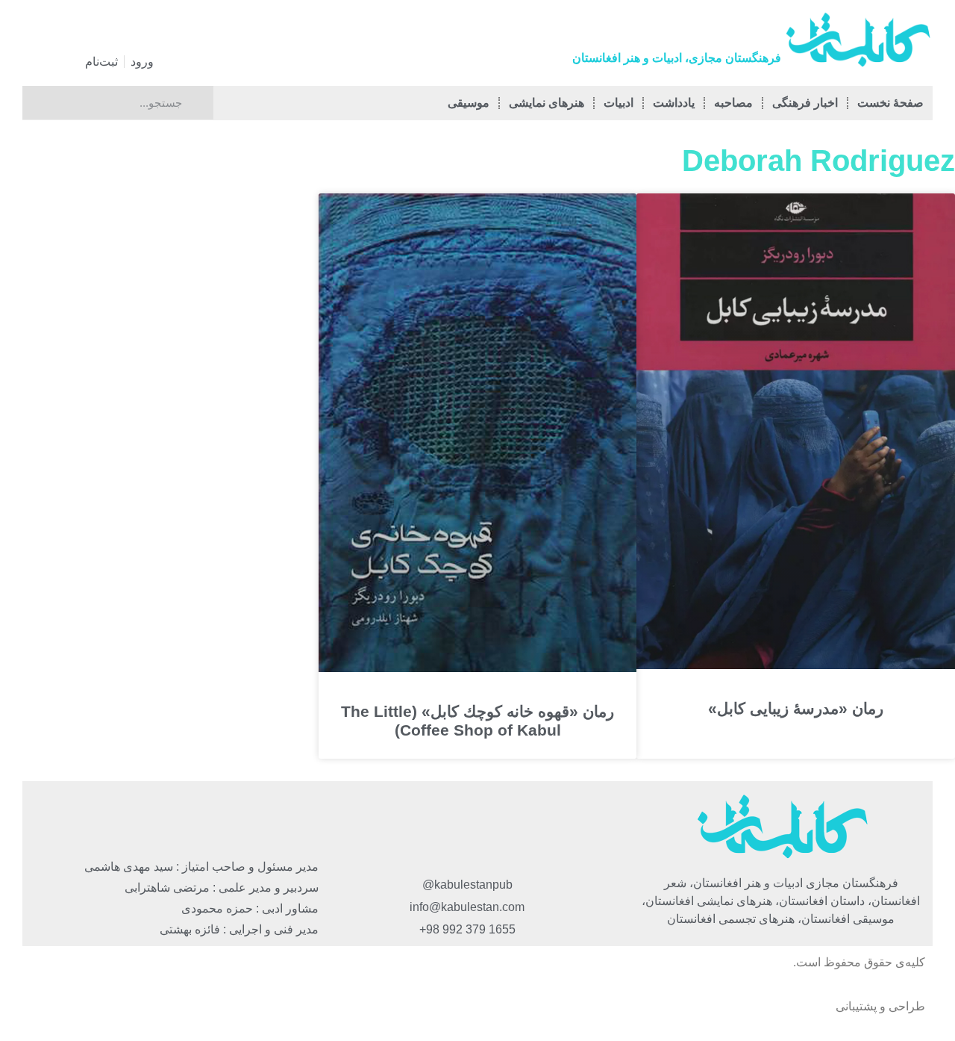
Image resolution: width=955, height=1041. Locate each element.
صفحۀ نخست (890, 102)
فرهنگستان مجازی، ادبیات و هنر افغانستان (676, 58)
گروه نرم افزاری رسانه (775, 1006)
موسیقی (468, 102)
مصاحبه (733, 102)
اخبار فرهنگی (805, 102)
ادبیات (618, 102)
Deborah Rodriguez (818, 160)
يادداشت (674, 102)
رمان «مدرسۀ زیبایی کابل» (795, 708)
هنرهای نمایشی (546, 102)
